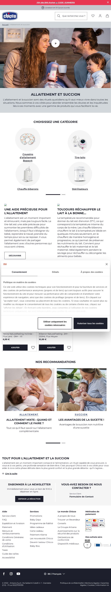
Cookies (91, 585)
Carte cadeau (36, 531)
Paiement (7, 527)
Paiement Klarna (38, 534)
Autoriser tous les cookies (90, 323)
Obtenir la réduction (29, 499)
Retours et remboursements (11, 532)
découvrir (15, 255)
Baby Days (35, 519)
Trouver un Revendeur (69, 519)
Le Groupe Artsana (67, 527)
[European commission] (102, 544)
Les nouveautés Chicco (41, 538)
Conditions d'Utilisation (8, 545)
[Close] (108, 2)
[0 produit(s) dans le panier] (107, 16)
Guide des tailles (10, 553)
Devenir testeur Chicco (41, 542)
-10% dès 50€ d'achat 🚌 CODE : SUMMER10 (55, 2)
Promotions (36, 516)
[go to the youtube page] (18, 574)
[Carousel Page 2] (63, 194)
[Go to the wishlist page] (92, 16)
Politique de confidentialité (71, 583)
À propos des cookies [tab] (92, 272)
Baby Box (35, 546)
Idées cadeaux (37, 527)
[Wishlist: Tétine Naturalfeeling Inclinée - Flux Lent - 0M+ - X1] (33, 348)
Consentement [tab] (19, 272)
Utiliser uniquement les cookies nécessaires (55, 323)
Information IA (102, 585)
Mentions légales (92, 583)
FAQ (4, 519)
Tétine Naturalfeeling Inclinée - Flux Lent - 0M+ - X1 (18, 335)
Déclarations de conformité (65, 538)
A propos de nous (66, 516)
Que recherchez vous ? (73, 16)
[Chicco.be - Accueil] (9, 16)
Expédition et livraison (13, 523)
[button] (55, 473)
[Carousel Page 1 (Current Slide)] (53, 194)
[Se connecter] (100, 16)
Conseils (62, 523)
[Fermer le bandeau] (107, 264)
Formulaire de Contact (82, 496)
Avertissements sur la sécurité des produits (68, 532)
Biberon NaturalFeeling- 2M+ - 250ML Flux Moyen (54, 335)
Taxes (5, 550)
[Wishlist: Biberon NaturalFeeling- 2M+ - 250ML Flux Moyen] (69, 348)
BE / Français (54, 574)
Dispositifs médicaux (68, 543)
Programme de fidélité (41, 523)
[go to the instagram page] (11, 574)
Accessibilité (8, 557)
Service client (9, 516)
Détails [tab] (55, 272)
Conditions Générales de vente (13, 538)
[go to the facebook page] (4, 574)
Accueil (5, 24)
